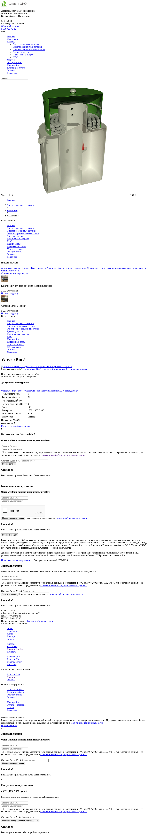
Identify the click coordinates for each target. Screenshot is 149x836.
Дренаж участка (21, 52)
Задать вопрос (23, 426)
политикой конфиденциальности (73, 518)
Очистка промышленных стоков (29, 49)
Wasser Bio (12, 210)
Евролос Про (13, 659)
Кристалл (11, 651)
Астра (10, 633)
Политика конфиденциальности (17, 560)
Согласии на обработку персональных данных (63, 455)
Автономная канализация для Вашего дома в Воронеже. (29, 268)
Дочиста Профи (15, 649)
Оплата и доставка (16, 705)
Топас (10, 628)
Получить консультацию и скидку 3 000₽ (20, 821)
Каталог (11, 41)
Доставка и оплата (16, 67)
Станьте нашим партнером (14, 273)
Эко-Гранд (12, 631)
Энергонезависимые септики (27, 47)
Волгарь (11, 636)
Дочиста (11, 677)
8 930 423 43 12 (8, 29)
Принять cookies (9, 725)
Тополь (10, 639)
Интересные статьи (16, 246)
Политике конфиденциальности (87, 723)
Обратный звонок (10, 26)
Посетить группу (9, 293)
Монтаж (11, 60)
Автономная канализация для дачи (128, 268)
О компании (13, 39)
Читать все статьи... (11, 270)
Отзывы (11, 70)
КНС (15, 57)
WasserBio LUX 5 (63, 390)
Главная (11, 36)
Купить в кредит (9, 535)
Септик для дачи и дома (99, 268)
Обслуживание (14, 62)
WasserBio (12, 646)
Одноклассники (45, 621)
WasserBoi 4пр (13, 390)
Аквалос (11, 644)
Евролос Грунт (14, 662)
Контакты (12, 73)
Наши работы (14, 65)
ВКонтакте (31, 621)
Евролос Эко (13, 674)
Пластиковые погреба (23, 54)
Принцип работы (15, 692)
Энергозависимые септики (26, 44)
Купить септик (8, 426)
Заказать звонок (9, 594)
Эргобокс (11, 664)
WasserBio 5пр (37, 390)
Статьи (10, 707)
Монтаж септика (15, 249)
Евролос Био (13, 656)
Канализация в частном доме (72, 268)
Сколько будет (11, 460)
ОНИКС (11, 679)
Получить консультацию (13, 518)
